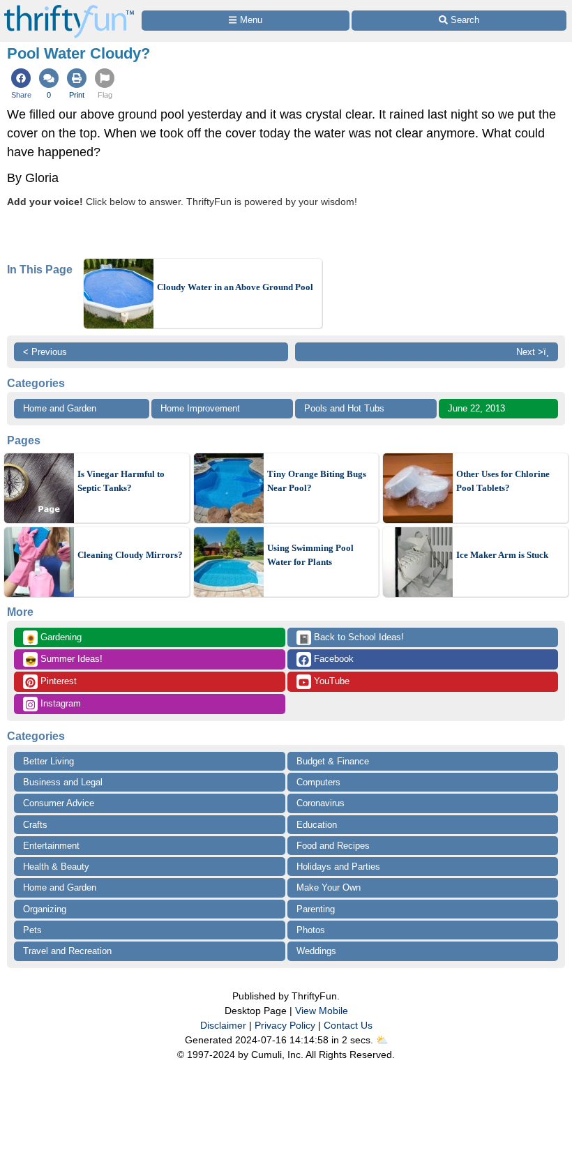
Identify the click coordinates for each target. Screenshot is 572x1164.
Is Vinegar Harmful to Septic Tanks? (121, 481)
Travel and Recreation (67, 951)
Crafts (35, 824)
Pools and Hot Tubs (344, 408)
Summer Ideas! (64, 659)
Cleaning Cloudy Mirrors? (130, 555)
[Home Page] (69, 8)
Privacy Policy (285, 1025)
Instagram (59, 703)
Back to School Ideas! (351, 638)
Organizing (44, 909)
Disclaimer (223, 1025)
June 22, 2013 (476, 408)
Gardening (53, 638)
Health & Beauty (56, 866)
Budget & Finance (332, 761)
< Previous (45, 352)
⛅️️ (382, 1039)
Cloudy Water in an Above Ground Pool (235, 287)
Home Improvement (200, 408)
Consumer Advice (58, 803)
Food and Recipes (333, 845)
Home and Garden (59, 408)
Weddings (316, 951)
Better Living (48, 761)
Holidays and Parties (338, 866)
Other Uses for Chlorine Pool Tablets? (503, 481)
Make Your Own (328, 887)
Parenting (315, 909)
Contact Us (348, 1025)
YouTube (330, 681)
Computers (318, 782)
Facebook (332, 658)
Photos (310, 930)
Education (316, 824)
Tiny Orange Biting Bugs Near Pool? (316, 481)
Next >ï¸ (532, 352)
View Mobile (321, 1010)
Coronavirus (320, 803)
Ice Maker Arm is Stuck (502, 555)
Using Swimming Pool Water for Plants (310, 555)
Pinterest (57, 681)
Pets (32, 930)
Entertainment (51, 845)
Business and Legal (63, 782)
